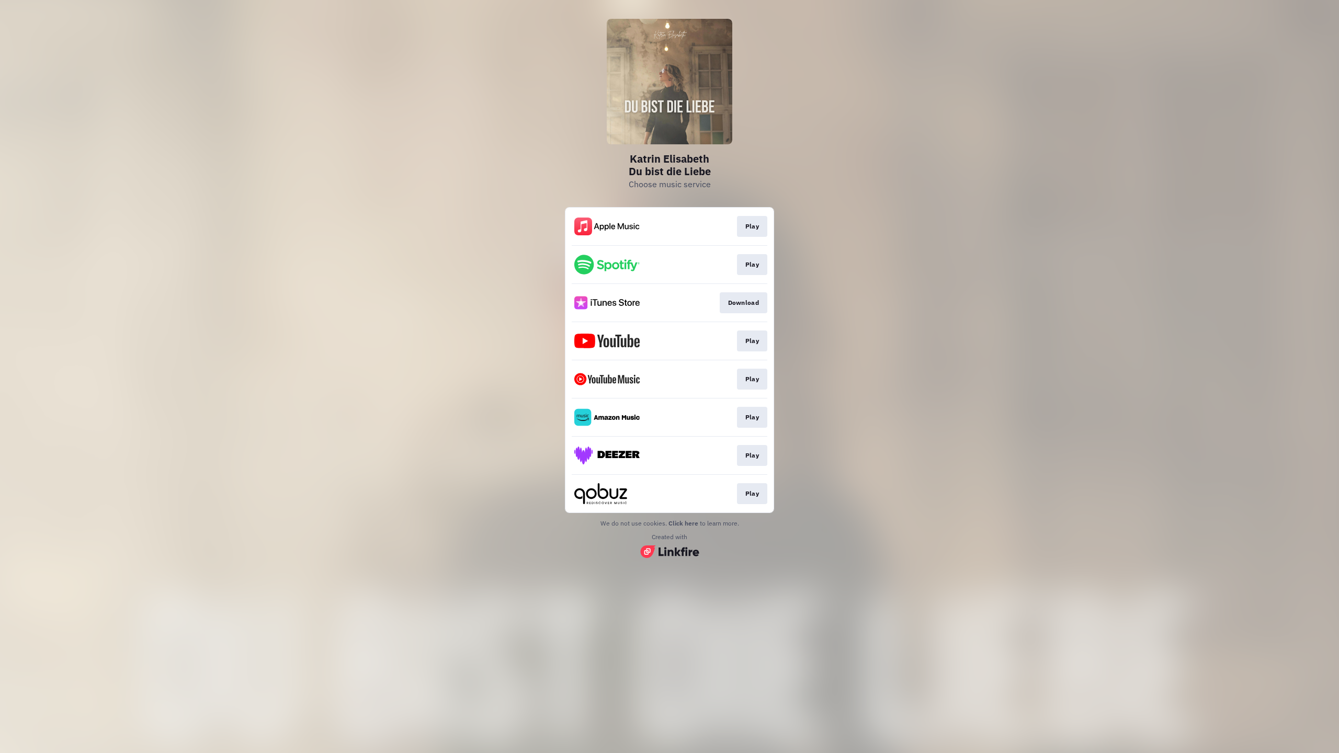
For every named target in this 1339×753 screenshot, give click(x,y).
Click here (683, 523)
